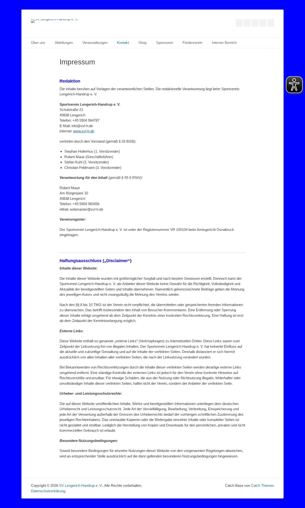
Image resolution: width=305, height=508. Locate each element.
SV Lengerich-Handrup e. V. (80, 485)
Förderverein (192, 43)
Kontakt (123, 43)
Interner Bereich (224, 43)
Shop (142, 43)
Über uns (38, 43)
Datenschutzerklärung (48, 491)
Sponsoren (164, 43)
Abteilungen (64, 43)
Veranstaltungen (94, 43)
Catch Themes (262, 485)
